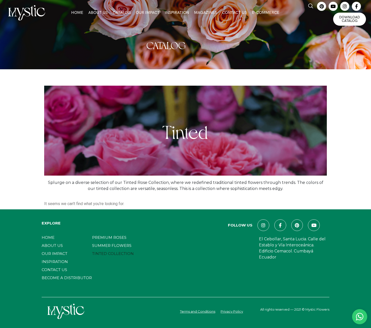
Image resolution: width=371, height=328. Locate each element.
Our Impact (148, 12)
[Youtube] (333, 6)
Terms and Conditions (197, 311)
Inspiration (177, 12)
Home (77, 12)
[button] (311, 6)
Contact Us (234, 12)
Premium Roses (109, 237)
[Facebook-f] (356, 6)
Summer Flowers (111, 245)
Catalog (122, 12)
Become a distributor (67, 277)
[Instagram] (344, 6)
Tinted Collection (113, 253)
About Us (98, 12)
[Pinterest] (321, 6)
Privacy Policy (232, 311)
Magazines (205, 12)
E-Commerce (265, 12)
